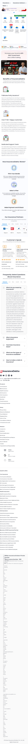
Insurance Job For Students (6, 547)
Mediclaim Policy (4, 498)
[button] (14, 67)
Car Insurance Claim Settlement (7, 487)
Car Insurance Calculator (6, 479)
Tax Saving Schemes (5, 403)
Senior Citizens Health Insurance (7, 508)
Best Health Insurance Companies (8, 496)
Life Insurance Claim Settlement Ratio (9, 517)
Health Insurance (4, 390)
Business (2, 399)
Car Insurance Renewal (5, 476)
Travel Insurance (4, 401)
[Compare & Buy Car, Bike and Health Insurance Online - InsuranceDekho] (9, 372)
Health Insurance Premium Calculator (9, 504)
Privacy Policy (3, 410)
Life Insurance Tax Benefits (6, 526)
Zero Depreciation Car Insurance (7, 481)
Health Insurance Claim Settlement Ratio (9, 500)
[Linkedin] (9, 375)
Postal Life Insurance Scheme (7, 513)
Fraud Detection (3, 414)
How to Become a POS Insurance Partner (9, 541)
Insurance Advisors (19, 3)
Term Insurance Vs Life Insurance (8, 519)
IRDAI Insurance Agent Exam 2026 (8, 543)
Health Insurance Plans (5, 494)
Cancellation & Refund (5, 420)
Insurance (6, 3)
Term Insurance (3, 395)
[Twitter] (11, 375)
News (4, 6)
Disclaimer (2, 435)
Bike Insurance (3, 388)
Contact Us (2, 429)
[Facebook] (1, 375)
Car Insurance (3, 386)
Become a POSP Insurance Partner (8, 532)
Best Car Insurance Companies (7, 489)
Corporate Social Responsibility (7, 446)
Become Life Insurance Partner (7, 539)
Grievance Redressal (5, 412)
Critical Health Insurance (6, 502)
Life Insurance (3, 393)
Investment (2, 397)
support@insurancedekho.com (12, 378)
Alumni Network (3, 441)
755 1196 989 (6, 380)
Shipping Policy (3, 416)
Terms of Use (3, 418)
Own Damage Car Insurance (7, 485)
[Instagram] (6, 375)
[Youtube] (4, 375)
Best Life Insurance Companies (7, 521)
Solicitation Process (4, 439)
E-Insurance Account (5, 422)
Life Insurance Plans (4, 523)
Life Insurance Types (5, 515)
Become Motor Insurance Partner (7, 534)
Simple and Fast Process (7, 250)
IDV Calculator (3, 483)
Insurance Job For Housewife (7, 545)
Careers (2, 443)
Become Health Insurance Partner (8, 536)
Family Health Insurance (6, 506)
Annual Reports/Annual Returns (7, 437)
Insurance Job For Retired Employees (8, 549)
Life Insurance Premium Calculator (8, 528)
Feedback (2, 431)
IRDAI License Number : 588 (13, 559)
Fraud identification (4, 433)
